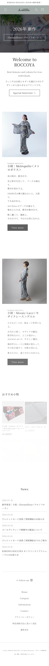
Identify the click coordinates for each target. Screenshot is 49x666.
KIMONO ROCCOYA (14, 650)
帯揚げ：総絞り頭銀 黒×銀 (35, 424)
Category (24, 598)
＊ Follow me (23, 580)
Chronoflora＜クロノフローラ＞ (24, 37)
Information (24, 604)
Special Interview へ (24, 92)
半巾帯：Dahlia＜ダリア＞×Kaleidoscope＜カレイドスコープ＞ (13, 426)
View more (18, 227)
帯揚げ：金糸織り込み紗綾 (12, 461)
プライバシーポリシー (24, 617)
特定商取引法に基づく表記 (24, 623)
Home (24, 592)
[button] (5, 10)
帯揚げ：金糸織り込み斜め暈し (35, 462)
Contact (24, 610)
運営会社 (24, 629)
